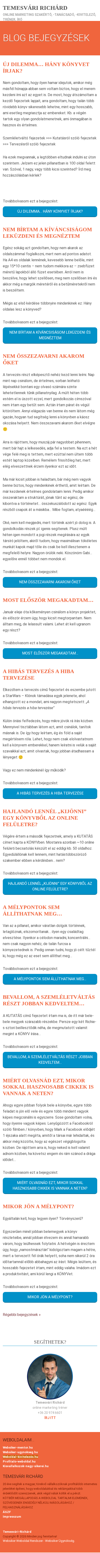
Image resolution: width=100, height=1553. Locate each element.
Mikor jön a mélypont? (38, 1206)
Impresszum (12, 1516)
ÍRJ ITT (50, 1418)
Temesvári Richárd (35, 8)
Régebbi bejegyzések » (22, 1314)
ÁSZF (7, 1512)
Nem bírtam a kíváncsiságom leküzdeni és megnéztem (50, 335)
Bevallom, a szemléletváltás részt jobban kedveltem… (50, 1060)
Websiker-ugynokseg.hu (20, 1452)
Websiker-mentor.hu (18, 1447)
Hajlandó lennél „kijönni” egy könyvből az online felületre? (45, 817)
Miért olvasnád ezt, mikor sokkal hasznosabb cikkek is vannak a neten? (48, 1087)
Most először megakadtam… (48, 600)
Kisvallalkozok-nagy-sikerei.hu (26, 1466)
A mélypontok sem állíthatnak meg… (50, 979)
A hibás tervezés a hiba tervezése (50, 793)
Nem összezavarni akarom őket (50, 582)
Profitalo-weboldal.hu (19, 1461)
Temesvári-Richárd (17, 1531)
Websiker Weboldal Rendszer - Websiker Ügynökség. (39, 1541)
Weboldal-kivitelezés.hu (20, 1457)
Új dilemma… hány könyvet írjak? (50, 211)
